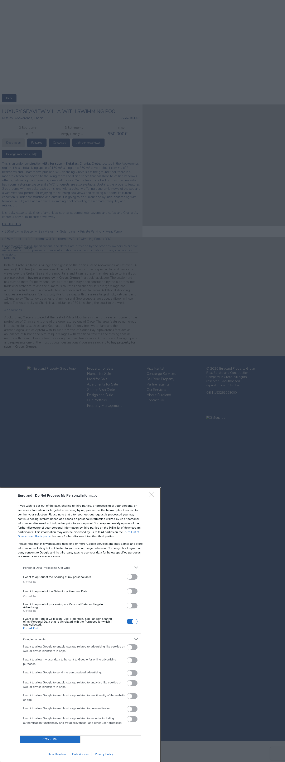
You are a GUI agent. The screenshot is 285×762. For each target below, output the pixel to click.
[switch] (132, 577)
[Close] (152, 496)
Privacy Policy (104, 754)
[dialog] (80, 625)
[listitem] (80, 567)
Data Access (80, 754)
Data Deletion (57, 754)
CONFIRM (50, 739)
